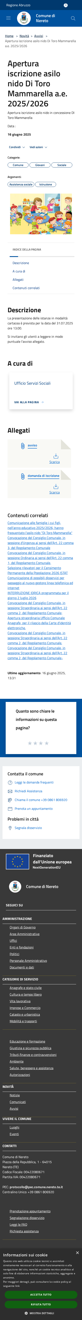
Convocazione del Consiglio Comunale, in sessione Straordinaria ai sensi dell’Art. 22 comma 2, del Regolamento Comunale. (37, 637)
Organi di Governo (23, 927)
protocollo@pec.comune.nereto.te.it (36, 1186)
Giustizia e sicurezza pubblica (30, 1047)
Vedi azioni (37, 147)
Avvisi (38, 35)
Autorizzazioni (20, 1074)
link (17, 1286)
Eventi (14, 1133)
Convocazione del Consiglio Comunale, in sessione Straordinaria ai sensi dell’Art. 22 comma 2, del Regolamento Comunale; (37, 607)
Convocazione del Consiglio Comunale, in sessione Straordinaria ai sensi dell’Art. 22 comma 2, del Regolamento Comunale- (37, 652)
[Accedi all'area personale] (66, 5)
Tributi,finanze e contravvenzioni (33, 1054)
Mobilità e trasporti (23, 1021)
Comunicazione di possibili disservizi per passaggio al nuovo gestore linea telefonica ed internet (40, 582)
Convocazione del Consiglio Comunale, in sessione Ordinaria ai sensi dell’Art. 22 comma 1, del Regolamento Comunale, (40, 557)
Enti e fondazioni (22, 947)
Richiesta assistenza (24, 1231)
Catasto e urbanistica (25, 1014)
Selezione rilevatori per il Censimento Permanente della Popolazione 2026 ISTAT (38, 570)
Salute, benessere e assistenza (31, 1068)
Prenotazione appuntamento (30, 1211)
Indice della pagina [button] (27, 249)
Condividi (15, 147)
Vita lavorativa (20, 1001)
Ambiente (17, 1061)
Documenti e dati (22, 967)
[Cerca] (73, 18)
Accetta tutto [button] (41, 1294)
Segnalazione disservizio (27, 1217)
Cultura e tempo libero (26, 994)
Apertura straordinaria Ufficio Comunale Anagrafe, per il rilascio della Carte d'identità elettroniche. (39, 622)
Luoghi (14, 1127)
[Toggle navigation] (8, 17)
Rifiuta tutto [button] (41, 1304)
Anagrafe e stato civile (26, 987)
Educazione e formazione (27, 1041)
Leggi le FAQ (18, 1224)
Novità (24, 35)
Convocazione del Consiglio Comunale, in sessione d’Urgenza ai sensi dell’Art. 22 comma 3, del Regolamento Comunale (41, 542)
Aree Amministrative (25, 933)
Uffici (13, 940)
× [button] (77, 1253)
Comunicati (18, 1101)
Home (9, 35)
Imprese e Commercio (25, 1007)
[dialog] (41, 1284)
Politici (14, 953)
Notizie (15, 1095)
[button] (41, 1313)
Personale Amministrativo (28, 960)
